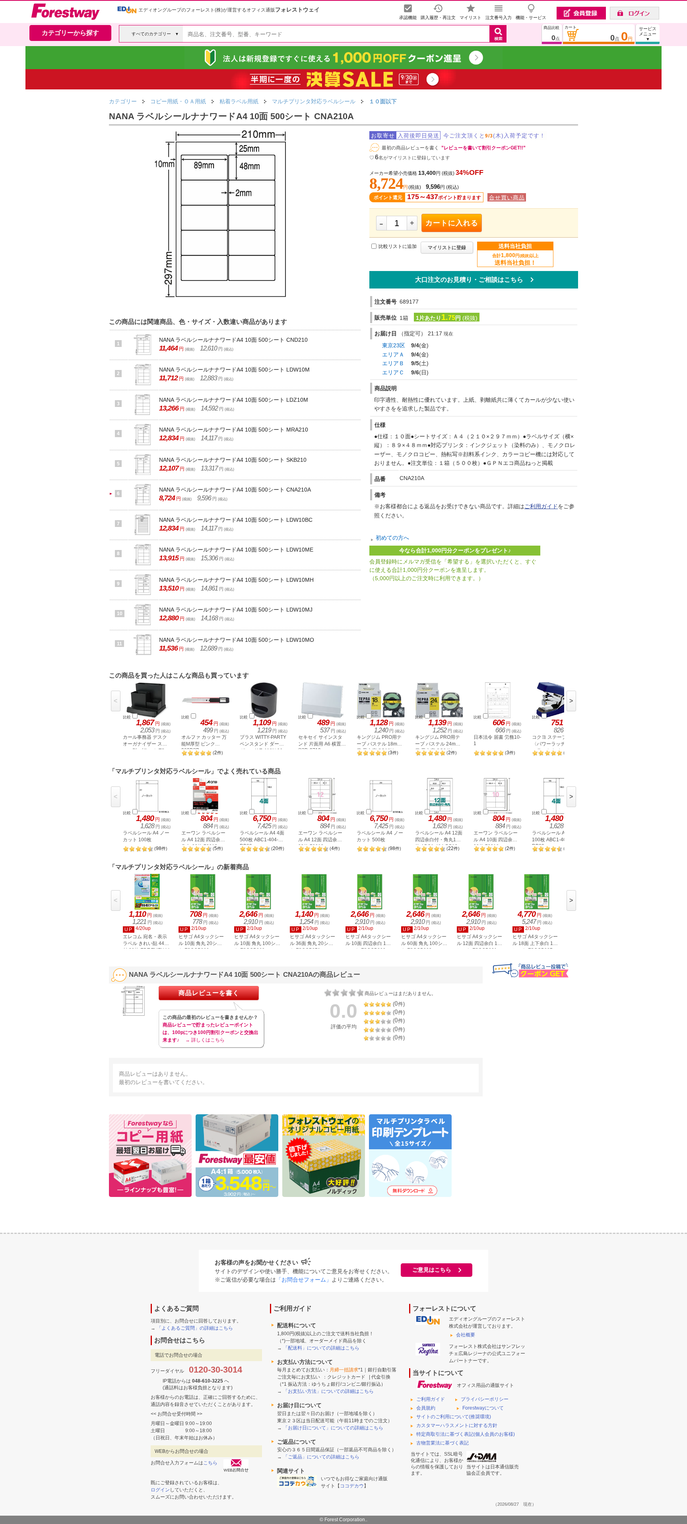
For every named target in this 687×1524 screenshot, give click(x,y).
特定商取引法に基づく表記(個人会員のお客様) (465, 1434)
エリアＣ (393, 372)
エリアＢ (393, 363)
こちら (210, 1463)
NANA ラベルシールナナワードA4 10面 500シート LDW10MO (236, 640)
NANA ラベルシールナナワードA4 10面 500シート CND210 (233, 340)
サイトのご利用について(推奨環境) (453, 1416)
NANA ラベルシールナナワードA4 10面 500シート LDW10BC (235, 520)
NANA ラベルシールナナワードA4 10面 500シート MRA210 (233, 429)
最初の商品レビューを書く (410, 148)
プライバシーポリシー (484, 1399)
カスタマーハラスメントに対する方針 (456, 1425)
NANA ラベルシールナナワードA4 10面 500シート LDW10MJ (235, 609)
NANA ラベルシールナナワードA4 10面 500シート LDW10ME (236, 549)
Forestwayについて (483, 1408)
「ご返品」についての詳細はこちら (321, 1457)
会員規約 (425, 1408)
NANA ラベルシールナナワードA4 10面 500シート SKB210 (233, 460)
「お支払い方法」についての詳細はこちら (328, 1391)
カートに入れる (451, 223)
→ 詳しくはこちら (205, 1040)
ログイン (160, 1490)
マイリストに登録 (447, 247)
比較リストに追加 (397, 247)
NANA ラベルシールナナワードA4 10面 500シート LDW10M (234, 369)
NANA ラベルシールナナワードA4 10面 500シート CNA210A (235, 489)
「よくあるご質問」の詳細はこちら (195, 1328)
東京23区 (393, 345)
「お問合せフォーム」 (304, 1279)
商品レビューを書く (209, 993)
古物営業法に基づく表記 (442, 1443)
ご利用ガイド (541, 506)
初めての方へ (392, 538)
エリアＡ (393, 354)
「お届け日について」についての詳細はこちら (333, 1428)
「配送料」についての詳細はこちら (321, 1348)
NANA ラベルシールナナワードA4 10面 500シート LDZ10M (233, 400)
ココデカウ (352, 1486)
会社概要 (465, 1335)
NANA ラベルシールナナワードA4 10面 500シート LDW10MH (236, 580)
